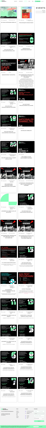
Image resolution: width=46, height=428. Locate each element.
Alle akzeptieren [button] (40, 426)
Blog (29, 1)
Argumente (21, 1)
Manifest (15, 1)
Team (32, 1)
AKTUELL (43, 10)
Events (25, 1)
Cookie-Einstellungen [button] (36, 426)
